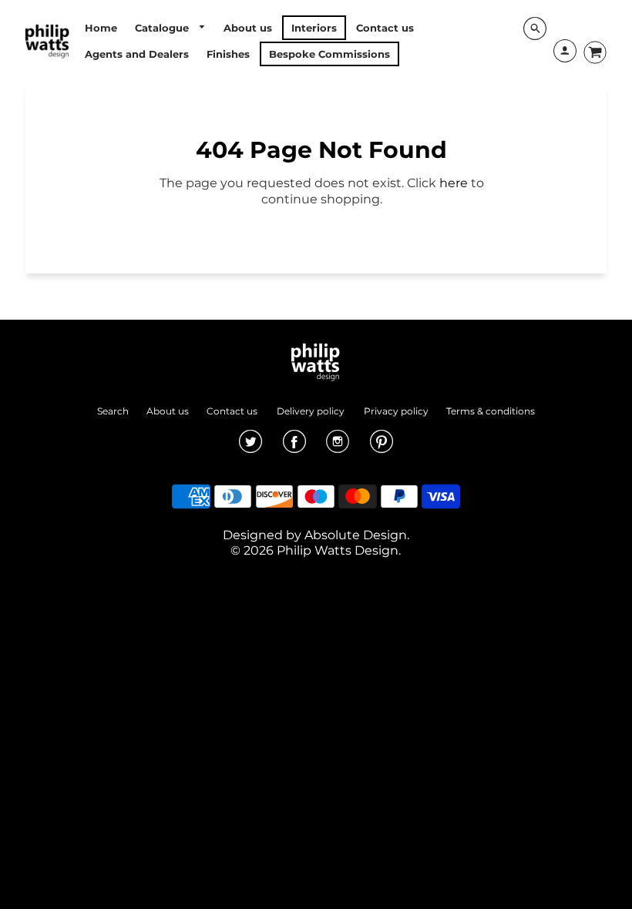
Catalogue (163, 28)
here (453, 183)
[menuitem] (101, 28)
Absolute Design (355, 535)
